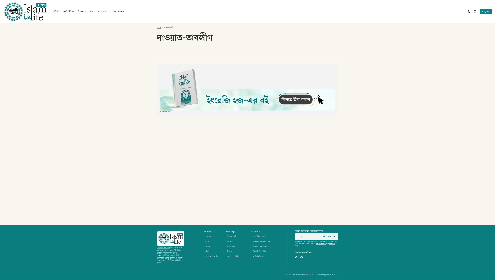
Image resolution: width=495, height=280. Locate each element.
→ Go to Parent (258, 256)
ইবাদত (229, 251)
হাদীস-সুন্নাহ (231, 246)
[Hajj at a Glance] (247, 89)
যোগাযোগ (208, 246)
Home (159, 27)
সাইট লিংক (207, 232)
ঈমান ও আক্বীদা (232, 236)
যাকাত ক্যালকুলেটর (211, 256)
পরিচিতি (208, 251)
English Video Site (259, 251)
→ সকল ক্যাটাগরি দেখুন (235, 256)
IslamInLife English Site (261, 241)
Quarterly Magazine (260, 246)
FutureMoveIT (331, 275)
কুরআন (230, 241)
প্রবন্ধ (207, 241)
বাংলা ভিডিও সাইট (259, 236)
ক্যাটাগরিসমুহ (230, 232)
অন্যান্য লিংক (255, 232)
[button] (469, 11)
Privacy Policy (321, 244)
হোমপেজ (208, 236)
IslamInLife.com (163, 248)
